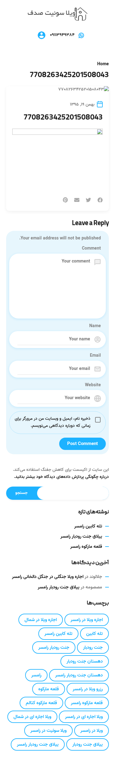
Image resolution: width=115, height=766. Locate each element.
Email (95, 355)
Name (95, 326)
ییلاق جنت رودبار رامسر (81, 536)
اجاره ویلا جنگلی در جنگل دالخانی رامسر (47, 576)
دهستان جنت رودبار (85, 661)
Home (103, 64)
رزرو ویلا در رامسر (88, 689)
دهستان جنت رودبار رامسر (79, 675)
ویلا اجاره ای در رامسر (84, 716)
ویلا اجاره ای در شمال (32, 716)
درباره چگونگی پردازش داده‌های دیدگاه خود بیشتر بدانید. (61, 476)
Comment (91, 248)
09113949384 (62, 35)
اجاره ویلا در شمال (41, 620)
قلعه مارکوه (48, 689)
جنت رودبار (93, 647)
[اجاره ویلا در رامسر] (57, 14)
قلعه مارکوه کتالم (41, 703)
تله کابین (94, 633)
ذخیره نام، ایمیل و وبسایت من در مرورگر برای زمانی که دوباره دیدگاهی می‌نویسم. (52, 422)
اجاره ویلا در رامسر (87, 620)
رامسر (36, 675)
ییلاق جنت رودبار (87, 744)
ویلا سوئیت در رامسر (48, 730)
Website (93, 385)
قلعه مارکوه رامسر (86, 546)
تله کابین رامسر (88, 526)
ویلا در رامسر (91, 730)
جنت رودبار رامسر (53, 647)
